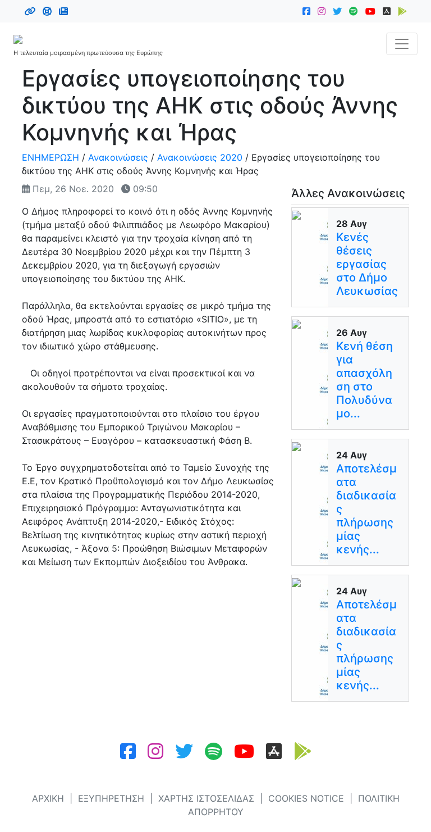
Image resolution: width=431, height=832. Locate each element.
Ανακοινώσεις (118, 157)
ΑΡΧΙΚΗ (48, 798)
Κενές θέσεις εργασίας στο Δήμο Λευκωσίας (367, 264)
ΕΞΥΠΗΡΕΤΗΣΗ (111, 798)
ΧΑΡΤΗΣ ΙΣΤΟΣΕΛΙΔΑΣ (206, 798)
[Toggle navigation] (402, 44)
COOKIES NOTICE (306, 798)
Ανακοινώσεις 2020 (199, 157)
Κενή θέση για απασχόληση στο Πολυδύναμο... (364, 379)
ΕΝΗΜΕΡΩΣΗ (50, 157)
